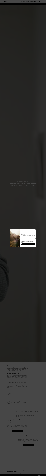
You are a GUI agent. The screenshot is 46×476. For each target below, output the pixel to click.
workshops (33, 241)
